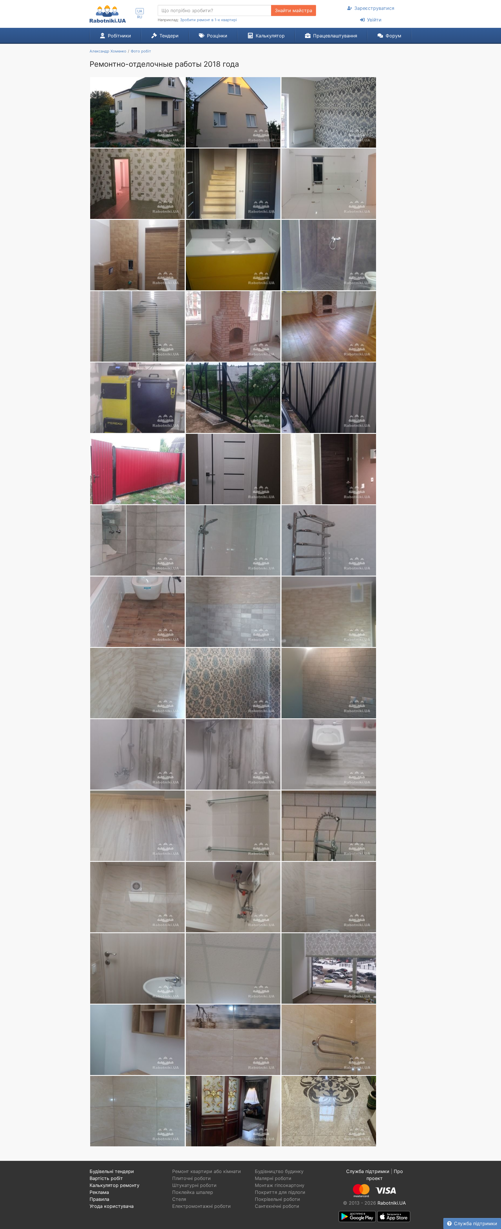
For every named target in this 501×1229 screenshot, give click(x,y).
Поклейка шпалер (192, 1192)
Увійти (374, 20)
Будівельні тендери (112, 1171)
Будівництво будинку (279, 1171)
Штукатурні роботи (194, 1185)
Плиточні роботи (191, 1178)
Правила (99, 1199)
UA (139, 11)
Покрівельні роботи (277, 1199)
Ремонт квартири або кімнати (206, 1171)
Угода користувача (112, 1206)
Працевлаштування (335, 36)
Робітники (119, 36)
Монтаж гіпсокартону (279, 1185)
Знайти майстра (293, 10)
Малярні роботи (273, 1178)
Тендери (169, 36)
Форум (393, 36)
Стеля (179, 1199)
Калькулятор (270, 36)
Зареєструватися (374, 8)
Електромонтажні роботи (201, 1206)
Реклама (99, 1192)
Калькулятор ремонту (114, 1185)
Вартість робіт (106, 1178)
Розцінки (217, 36)
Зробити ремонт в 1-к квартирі (208, 20)
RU (139, 17)
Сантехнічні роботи (277, 1206)
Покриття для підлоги (280, 1192)
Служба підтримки (475, 1223)
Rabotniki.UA (391, 1203)
